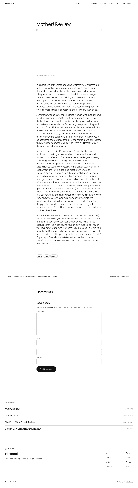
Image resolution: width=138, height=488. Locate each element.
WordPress (129, 482)
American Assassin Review (119, 276)
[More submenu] (132, 3)
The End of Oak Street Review (20, 422)
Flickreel (9, 3)
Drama (40, 256)
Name (38, 338)
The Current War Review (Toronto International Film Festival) (32, 276)
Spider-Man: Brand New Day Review (23, 429)
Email (38, 348)
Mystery (54, 256)
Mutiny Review (12, 409)
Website (39, 357)
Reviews (55, 75)
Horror (47, 256)
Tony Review (11, 415)
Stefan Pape (47, 75)
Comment (40, 312)
